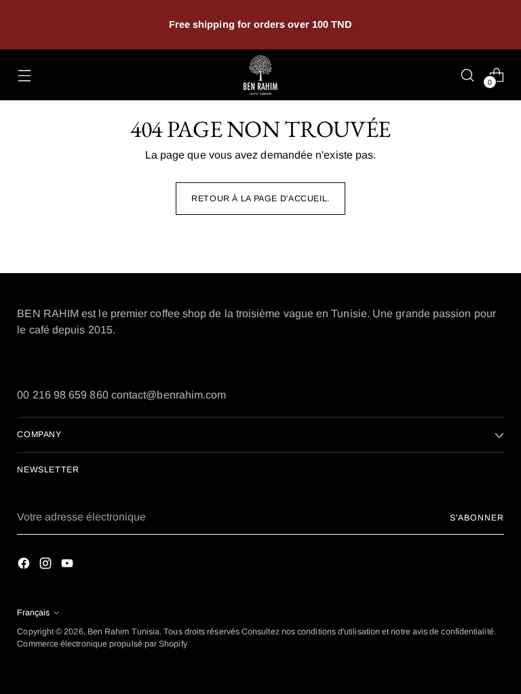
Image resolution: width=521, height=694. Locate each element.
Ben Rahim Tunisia (123, 631)
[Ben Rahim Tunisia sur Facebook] (25, 565)
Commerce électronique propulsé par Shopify (102, 644)
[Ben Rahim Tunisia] (260, 75)
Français (33, 612)
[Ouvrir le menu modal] (24, 75)
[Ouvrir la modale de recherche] (468, 75)
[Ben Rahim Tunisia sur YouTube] (68, 565)
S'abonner (476, 518)
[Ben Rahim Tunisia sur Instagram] (47, 565)
